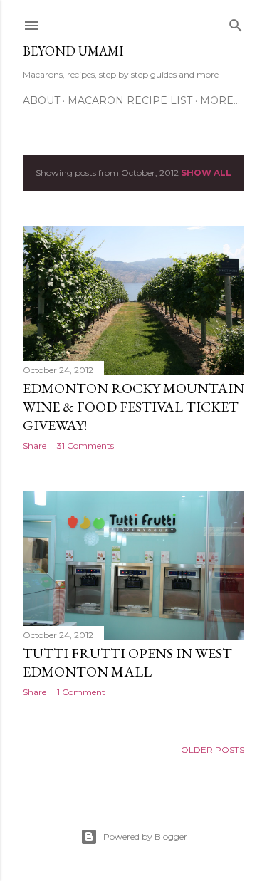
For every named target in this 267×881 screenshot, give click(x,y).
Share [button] (34, 445)
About (41, 100)
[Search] (235, 22)
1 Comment (81, 692)
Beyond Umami (73, 51)
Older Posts (212, 749)
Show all (206, 172)
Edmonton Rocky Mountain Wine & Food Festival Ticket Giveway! (133, 406)
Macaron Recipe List (130, 100)
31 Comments (85, 445)
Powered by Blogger (145, 836)
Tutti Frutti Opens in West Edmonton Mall (127, 662)
